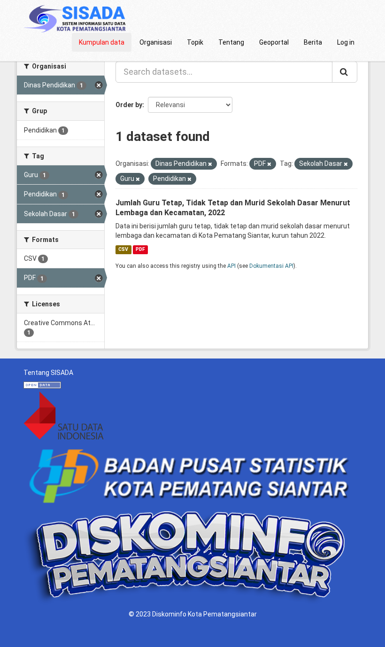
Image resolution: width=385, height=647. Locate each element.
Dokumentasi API (271, 266)
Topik (195, 42)
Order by (129, 105)
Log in (345, 42)
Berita (313, 42)
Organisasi (155, 42)
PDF (140, 249)
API (231, 266)
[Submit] (344, 72)
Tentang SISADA (48, 372)
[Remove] (210, 164)
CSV (123, 249)
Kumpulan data (101, 42)
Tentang (231, 42)
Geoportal (274, 42)
